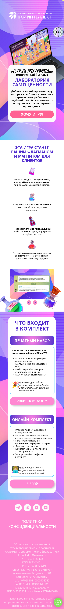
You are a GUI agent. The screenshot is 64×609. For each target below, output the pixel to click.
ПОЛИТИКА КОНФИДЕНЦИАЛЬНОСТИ (32, 524)
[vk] (27, 507)
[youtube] (36, 507)
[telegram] (18, 507)
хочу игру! (32, 114)
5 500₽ (32, 483)
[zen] (45, 507)
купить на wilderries (32, 401)
